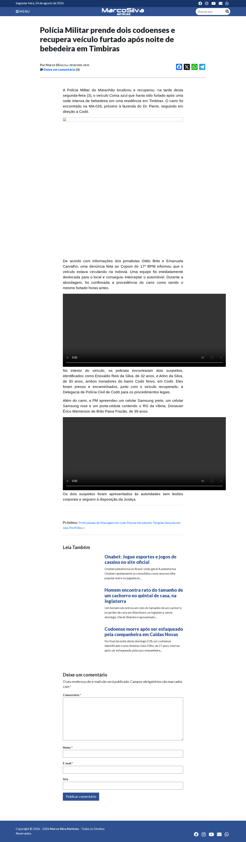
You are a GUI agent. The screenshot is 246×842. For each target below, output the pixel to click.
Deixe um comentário (59, 69)
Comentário (72, 695)
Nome (68, 747)
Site (65, 779)
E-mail (68, 763)
